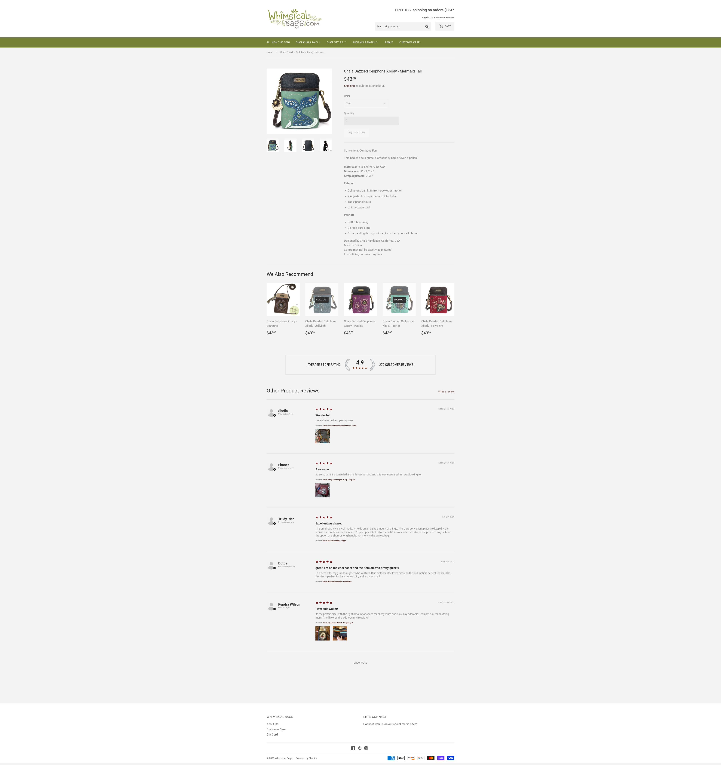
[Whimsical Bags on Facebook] (353, 748)
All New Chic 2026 (278, 42)
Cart (447, 26)
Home (270, 52)
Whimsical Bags (283, 758)
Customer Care (409, 42)
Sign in (425, 17)
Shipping (349, 86)
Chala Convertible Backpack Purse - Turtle (339, 426)
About (389, 42)
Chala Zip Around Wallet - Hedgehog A (338, 623)
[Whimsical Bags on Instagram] (366, 748)
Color (347, 95)
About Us (272, 724)
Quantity (349, 113)
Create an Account (444, 17)
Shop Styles (335, 42)
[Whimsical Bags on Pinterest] (360, 748)
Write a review (446, 391)
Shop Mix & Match (364, 42)
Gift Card (272, 734)
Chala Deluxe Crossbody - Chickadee (337, 582)
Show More (360, 663)
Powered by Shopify (306, 758)
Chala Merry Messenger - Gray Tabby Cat (339, 480)
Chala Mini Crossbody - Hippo (334, 541)
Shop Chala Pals (307, 42)
